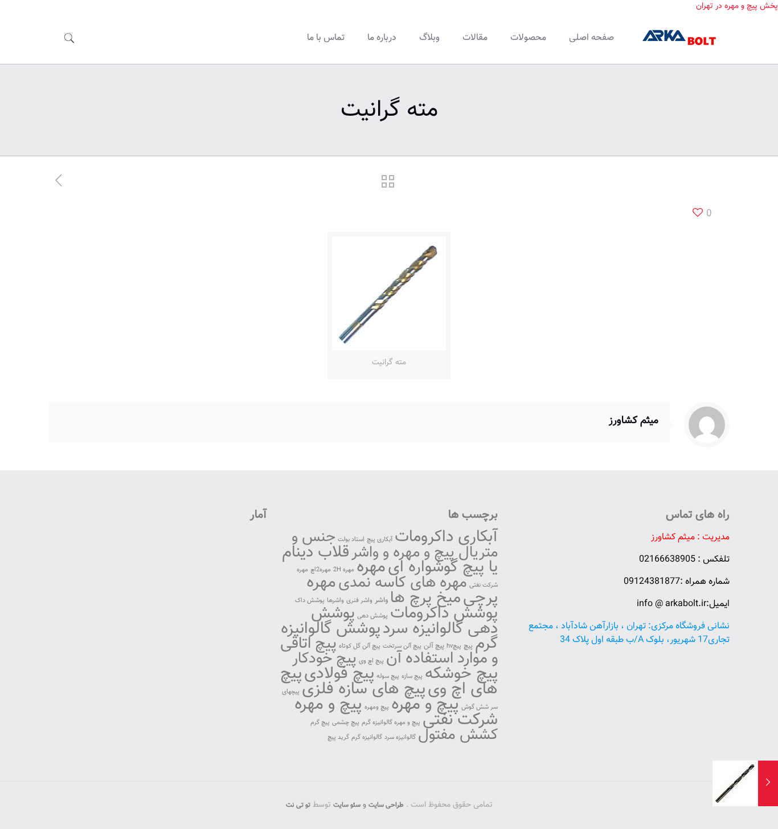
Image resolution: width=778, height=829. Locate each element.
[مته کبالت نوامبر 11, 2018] (768, 783)
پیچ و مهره (425, 705)
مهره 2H (343, 570)
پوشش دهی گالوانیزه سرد (404, 621)
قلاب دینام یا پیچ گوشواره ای (390, 560)
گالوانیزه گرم (366, 737)
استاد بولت (351, 539)
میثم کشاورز (633, 421)
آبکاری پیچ (379, 539)
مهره (371, 567)
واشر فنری (359, 601)
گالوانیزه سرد (400, 737)
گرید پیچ (338, 737)
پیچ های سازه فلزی (363, 689)
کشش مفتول (458, 735)
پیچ (468, 646)
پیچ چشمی (345, 723)
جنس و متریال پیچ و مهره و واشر (395, 545)
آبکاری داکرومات (446, 537)
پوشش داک (310, 601)
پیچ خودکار (324, 658)
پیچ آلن (434, 646)
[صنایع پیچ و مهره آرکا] (680, 38)
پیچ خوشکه (461, 673)
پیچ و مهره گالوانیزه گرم (391, 723)
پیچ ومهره (377, 707)
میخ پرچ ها (425, 598)
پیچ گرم (320, 723)
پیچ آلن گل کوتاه (359, 646)
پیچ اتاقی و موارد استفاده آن (389, 651)
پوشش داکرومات (444, 613)
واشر (381, 600)
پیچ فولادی (339, 673)
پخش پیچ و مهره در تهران (737, 6)
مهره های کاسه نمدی (402, 583)
